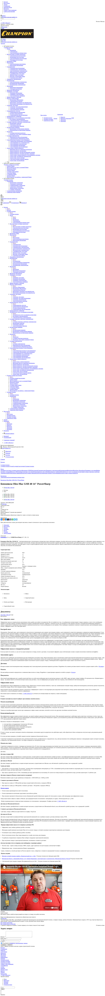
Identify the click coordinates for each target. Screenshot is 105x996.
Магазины (3, 954)
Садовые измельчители (19, 343)
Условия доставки (5, 961)
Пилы (14, 218)
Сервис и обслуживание (7, 964)
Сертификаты (4, 965)
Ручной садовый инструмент (17, 378)
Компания (9, 423)
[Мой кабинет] (1, 195)
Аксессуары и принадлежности (21, 361)
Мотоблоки (16, 269)
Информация (4, 957)
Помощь (3, 958)
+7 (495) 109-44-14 (5, 23)
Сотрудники (4, 951)
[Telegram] (17, 519)
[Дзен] (5, 979)
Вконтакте (8, 451)
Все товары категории (6, 922)
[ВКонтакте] (1, 519)
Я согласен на (15, 943)
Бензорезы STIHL (26, 470)
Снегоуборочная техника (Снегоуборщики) (24, 350)
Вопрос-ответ (4, 969)
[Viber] (10, 519)
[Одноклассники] (4, 519)
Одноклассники (10, 456)
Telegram (8, 453)
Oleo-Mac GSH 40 (5, 615)
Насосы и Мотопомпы (19, 287)
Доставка (101, 666)
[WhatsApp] (12, 519)
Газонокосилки (17, 244)
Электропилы (4, 477)
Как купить (10, 414)
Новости (3, 950)
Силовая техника (14, 394)
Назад (8, 208)
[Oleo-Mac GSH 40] (9, 487)
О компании (4, 949)
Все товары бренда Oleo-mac (8, 924)
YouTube (8, 455)
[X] (8, 519)
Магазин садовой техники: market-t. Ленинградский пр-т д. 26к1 (19, 856)
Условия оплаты (5, 960)
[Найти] (1, 20)
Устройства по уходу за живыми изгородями (24, 315)
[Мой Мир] (6, 519)
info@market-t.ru (6, 448)
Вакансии (3, 953)
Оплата (73, 672)
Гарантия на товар (5, 962)
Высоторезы (16, 237)
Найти (2, 989)
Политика (3, 956)
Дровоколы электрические (53, 470)
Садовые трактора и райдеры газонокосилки (24, 321)
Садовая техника (14, 214)
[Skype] (14, 519)
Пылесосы (15, 337)
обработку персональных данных (19, 943)
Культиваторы (16, 261)
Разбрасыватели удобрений (54, 471)
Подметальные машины (19, 330)
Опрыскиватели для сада (19, 305)
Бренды (3, 971)
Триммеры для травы (18, 277)
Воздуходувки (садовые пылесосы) (22, 226)
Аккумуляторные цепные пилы (16, 477)
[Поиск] (2, 200)
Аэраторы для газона (18, 297)
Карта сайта (4, 973)
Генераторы (16, 399)
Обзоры (3, 972)
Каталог (9, 210)
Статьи (2, 967)
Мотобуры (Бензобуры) (79, 470)
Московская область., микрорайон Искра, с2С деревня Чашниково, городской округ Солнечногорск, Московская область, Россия (36, 858)
